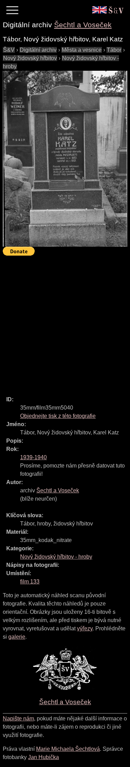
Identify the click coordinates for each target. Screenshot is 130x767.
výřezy (85, 628)
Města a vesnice (82, 50)
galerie (16, 637)
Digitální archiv (38, 50)
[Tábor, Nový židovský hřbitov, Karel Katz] (65, 159)
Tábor (114, 50)
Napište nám (18, 718)
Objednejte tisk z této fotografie (58, 416)
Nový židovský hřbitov (30, 58)
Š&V (9, 50)
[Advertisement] (65, 322)
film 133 (30, 581)
